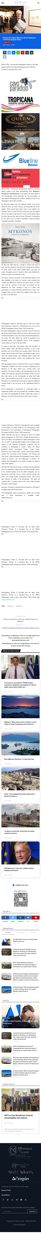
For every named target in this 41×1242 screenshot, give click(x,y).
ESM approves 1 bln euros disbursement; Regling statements (19, 869)
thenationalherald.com (8, 599)
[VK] (28, 917)
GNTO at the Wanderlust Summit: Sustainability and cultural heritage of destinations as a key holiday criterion (25, 964)
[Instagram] (20, 917)
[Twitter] (13, 917)
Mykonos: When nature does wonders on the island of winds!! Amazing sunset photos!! (20, 723)
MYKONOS (10, 606)
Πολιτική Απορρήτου (20, 1224)
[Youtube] (36, 917)
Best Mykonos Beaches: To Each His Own (19, 759)
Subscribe (32, 1211)
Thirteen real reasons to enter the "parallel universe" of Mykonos (20, 620)
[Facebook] (5, 917)
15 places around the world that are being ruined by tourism (20, 628)
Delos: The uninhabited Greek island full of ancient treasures (19, 795)
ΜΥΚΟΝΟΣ (19, 606)
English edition (7, 42)
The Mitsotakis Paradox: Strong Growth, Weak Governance (25, 940)
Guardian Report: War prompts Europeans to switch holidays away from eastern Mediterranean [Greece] (26, 989)
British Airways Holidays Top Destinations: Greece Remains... (18, 1116)
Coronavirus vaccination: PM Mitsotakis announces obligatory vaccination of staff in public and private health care (20, 685)
